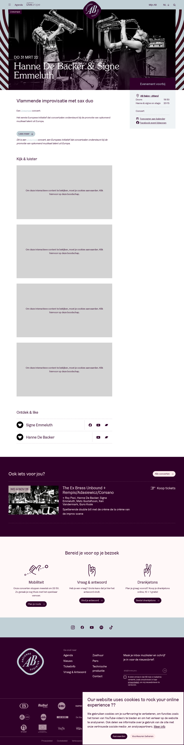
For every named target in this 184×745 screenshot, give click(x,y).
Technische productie (100, 668)
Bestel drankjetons (146, 600)
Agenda (19, 4)
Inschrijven (165, 671)
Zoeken (174, 5)
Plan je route (34, 603)
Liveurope (15, 11)
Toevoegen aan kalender (152, 118)
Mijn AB (153, 4)
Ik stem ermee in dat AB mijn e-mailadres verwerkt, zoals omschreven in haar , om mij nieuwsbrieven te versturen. (145, 681)
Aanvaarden (119, 736)
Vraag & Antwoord (74, 672)
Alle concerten (162, 473)
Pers (95, 661)
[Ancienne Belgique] (92, 10)
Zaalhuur (98, 655)
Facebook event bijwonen (153, 122)
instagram (73, 627)
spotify (101, 627)
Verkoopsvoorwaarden (81, 741)
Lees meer (24, 133)
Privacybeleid (47, 741)
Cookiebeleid (62, 741)
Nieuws (68, 661)
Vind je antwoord (90, 600)
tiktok (111, 627)
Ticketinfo (69, 666)
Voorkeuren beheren (142, 736)
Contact (97, 676)
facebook (82, 627)
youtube (92, 627)
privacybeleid (133, 682)
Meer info (159, 726)
